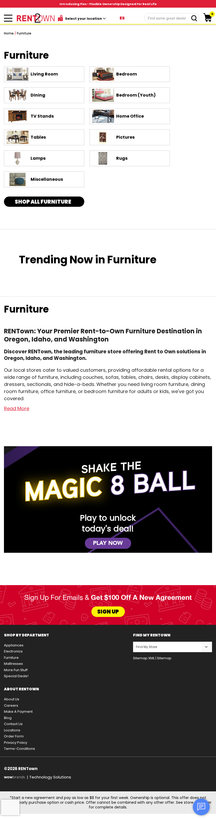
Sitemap (164, 658)
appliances (13, 645)
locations (12, 730)
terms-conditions (19, 748)
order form (14, 736)
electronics (13, 651)
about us (11, 699)
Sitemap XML (144, 658)
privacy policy (15, 742)
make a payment (18, 711)
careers (11, 705)
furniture (11, 657)
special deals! (16, 676)
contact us (13, 723)
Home (9, 33)
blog (8, 717)
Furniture (24, 33)
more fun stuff (16, 669)
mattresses (13, 663)
